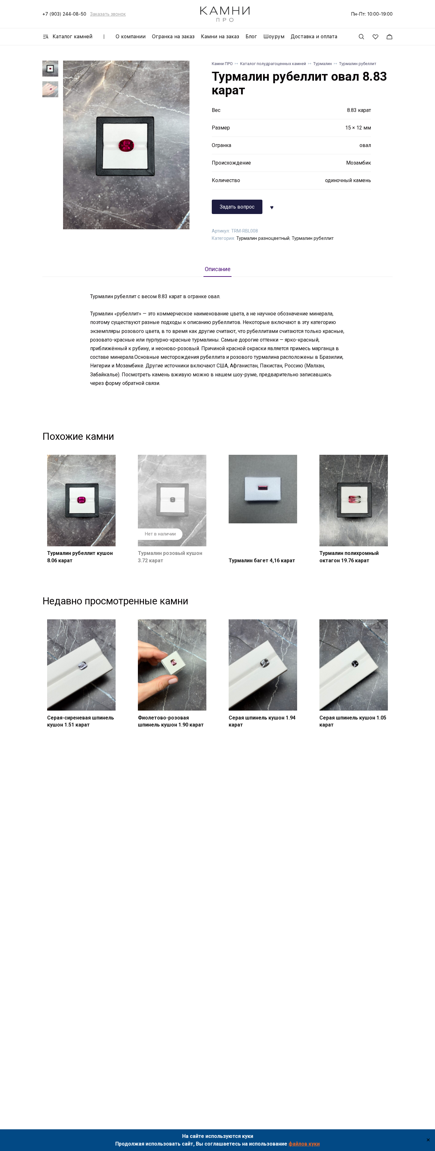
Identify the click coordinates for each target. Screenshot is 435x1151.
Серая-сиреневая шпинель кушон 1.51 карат (80, 721)
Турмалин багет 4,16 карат (262, 560)
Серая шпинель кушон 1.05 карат (352, 721)
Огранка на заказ (173, 36)
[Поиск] (361, 36)
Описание (218, 269)
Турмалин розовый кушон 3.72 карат (170, 556)
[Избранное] (375, 36)
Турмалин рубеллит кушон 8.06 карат (80, 556)
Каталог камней (72, 36)
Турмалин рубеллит (357, 63)
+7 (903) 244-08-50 (64, 14)
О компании (131, 36)
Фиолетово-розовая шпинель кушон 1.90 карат (171, 721)
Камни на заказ (220, 36)
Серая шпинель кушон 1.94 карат (262, 721)
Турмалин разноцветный (262, 238)
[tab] (217, 269)
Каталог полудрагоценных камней (273, 63)
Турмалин (322, 63)
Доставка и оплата (314, 36)
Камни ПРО (222, 63)
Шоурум (273, 36)
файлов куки (304, 1144)
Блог (251, 36)
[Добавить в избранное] (272, 207)
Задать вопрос (237, 207)
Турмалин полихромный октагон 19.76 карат (349, 556)
